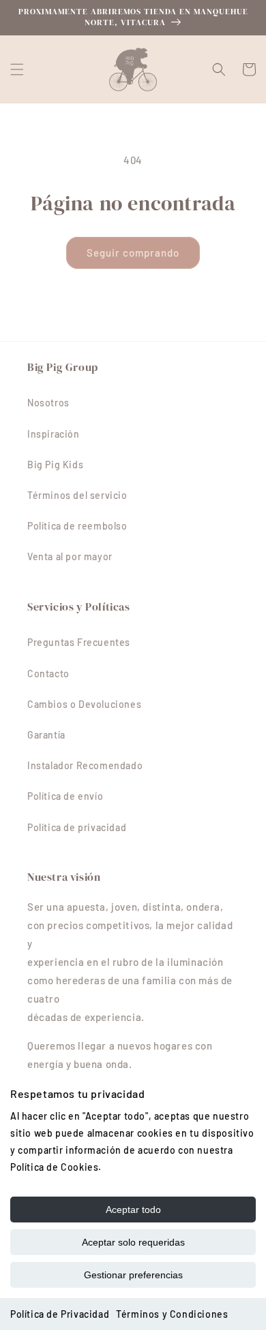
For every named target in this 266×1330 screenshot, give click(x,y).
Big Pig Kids (55, 464)
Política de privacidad (76, 827)
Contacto (48, 673)
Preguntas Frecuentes (78, 642)
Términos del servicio (77, 495)
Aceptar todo (133, 1209)
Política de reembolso (77, 526)
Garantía (46, 735)
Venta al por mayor (70, 556)
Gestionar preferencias (133, 1274)
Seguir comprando (133, 252)
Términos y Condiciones (172, 1314)
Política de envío (65, 796)
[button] (17, 69)
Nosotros (48, 402)
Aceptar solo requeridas (133, 1242)
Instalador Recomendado (85, 765)
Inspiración (53, 434)
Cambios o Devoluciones (84, 704)
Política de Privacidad (59, 1314)
